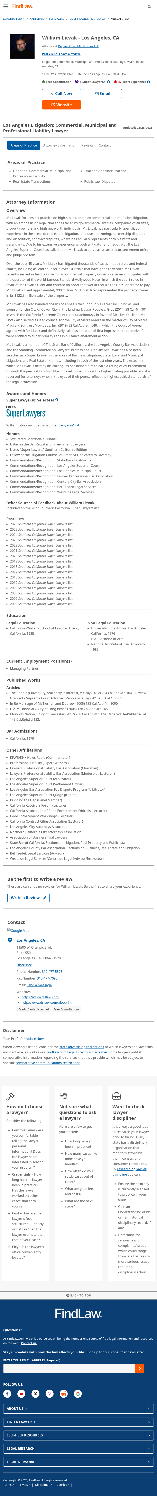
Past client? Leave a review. (61, 54)
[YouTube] (21, 1394)
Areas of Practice (24, 145)
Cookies (62, 1485)
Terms (7, 1485)
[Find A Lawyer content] (149, 1421)
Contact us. (29, 1343)
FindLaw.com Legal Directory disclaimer (76, 1052)
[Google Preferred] (78, 1394)
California (37, 18)
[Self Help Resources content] (149, 1435)
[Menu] (6, 6)
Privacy (24, 1485)
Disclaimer (42, 1485)
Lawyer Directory (14, 18)
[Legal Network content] (149, 1461)
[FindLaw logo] (23, 6)
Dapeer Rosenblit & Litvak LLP (87, 18)
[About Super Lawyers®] (108, 82)
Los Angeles (56, 18)
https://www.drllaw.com (40, 997)
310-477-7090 (47, 978)
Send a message (39, 985)
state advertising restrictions (81, 1047)
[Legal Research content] (149, 1448)
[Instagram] (50, 1394)
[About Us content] (149, 1408)
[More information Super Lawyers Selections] (56, 399)
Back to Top (80, 1295)
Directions (25, 965)
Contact (105, 145)
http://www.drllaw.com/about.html (48, 1002)
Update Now (34, 1038)
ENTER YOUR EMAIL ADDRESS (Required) (31, 1360)
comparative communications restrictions (48, 1063)
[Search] (149, 6)
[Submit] (139, 1368)
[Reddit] (64, 1394)
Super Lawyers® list (64, 425)
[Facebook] (7, 1394)
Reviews (87, 145)
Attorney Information (59, 145)
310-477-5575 (52, 971)
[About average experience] (148, 82)
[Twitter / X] (35, 1394)
